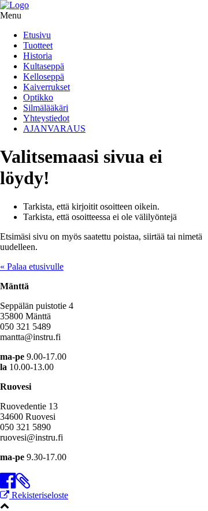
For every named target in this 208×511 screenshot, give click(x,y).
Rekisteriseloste (38, 495)
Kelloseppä (43, 76)
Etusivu (37, 35)
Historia (37, 56)
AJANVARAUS (54, 128)
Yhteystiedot (46, 118)
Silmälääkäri (45, 108)
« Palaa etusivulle (32, 266)
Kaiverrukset (46, 87)
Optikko (38, 97)
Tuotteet (38, 45)
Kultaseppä (43, 66)
